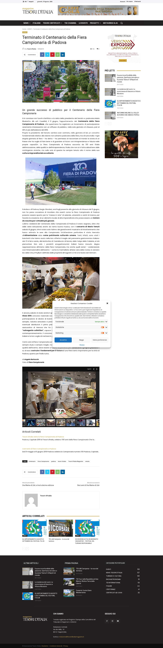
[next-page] (27, 548)
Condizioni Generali (56, 646)
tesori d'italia (62, 461)
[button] (107, 303)
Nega (81, 340)
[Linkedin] (62, 54)
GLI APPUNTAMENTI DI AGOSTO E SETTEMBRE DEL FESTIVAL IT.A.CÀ (129, 103)
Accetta (63, 340)
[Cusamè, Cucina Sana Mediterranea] (69, 593)
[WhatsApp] (57, 54)
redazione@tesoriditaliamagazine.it (71, 637)
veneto (87, 461)
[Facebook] (42, 54)
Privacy (82, 345)
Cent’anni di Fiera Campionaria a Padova (39, 449)
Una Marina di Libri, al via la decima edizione (38, 485)
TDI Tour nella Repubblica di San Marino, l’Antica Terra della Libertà (87, 581)
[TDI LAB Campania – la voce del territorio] (61, 528)
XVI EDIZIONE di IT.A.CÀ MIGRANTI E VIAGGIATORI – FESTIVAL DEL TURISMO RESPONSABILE (86, 541)
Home (24, 29)
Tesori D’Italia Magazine (75, 461)
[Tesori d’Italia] (23, 49)
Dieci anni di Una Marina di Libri (88, 485)
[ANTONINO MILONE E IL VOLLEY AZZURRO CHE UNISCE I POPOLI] (110, 115)
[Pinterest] (52, 54)
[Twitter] (47, 54)
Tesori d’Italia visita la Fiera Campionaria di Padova (43, 437)
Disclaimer (45, 646)
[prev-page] (23, 548)
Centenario (32, 461)
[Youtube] (118, 621)
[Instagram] (112, 621)
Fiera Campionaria (43, 461)
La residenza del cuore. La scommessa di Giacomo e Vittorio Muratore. (128, 91)
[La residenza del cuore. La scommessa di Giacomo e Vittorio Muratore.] (110, 92)
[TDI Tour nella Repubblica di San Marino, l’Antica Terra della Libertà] (69, 582)
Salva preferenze (100, 340)
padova (53, 461)
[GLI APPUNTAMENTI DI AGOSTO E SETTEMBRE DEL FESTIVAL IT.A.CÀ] (34, 528)
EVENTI (30, 29)
